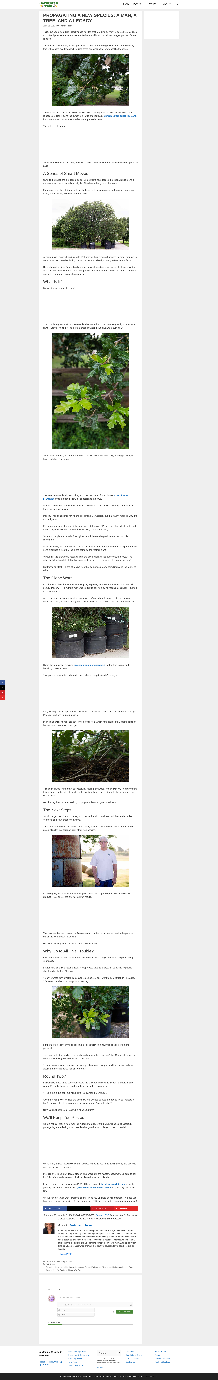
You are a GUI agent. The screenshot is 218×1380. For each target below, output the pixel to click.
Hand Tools (72, 1362)
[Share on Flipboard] (2, 697)
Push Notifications (162, 1362)
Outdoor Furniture (75, 1365)
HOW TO (152, 4)
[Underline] (65, 1304)
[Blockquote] (78, 1304)
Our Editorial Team (134, 1355)
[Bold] (59, 1304)
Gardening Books (75, 1359)
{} (88, 1304)
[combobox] (109, 1353)
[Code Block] (81, 1304)
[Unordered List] (75, 1304)
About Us (130, 1352)
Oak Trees (50, 1264)
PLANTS (137, 4)
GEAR (165, 4)
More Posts (66, 1254)
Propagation (66, 1261)
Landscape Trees (53, 1261)
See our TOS (102, 1215)
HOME (126, 4)
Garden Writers (132, 1359)
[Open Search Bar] (176, 4)
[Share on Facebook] (2, 682)
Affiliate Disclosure (163, 1359)
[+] (91, 1304)
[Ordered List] (72, 1304)
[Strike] (69, 1304)
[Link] (85, 1304)
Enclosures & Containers (78, 1355)
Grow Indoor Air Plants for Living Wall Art (63, 1270)
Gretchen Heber (80, 1225)
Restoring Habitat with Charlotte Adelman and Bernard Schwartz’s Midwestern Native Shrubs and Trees (89, 1267)
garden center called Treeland (120, 116)
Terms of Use (160, 1352)
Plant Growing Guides (77, 1352)
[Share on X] (2, 687)
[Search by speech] (118, 1353)
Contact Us (130, 1362)
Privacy (158, 1355)
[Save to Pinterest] (2, 692)
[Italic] (62, 1304)
